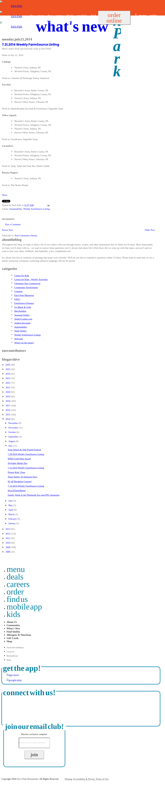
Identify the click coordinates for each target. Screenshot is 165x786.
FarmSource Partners (24, 303)
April (11, 509)
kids (13, 614)
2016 (8, 410)
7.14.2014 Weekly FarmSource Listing (26, 486)
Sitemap (68, 779)
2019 (8, 396)
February (12, 519)
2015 (8, 414)
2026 (8, 364)
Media (9, 660)
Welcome (18, 338)
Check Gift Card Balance (15, 648)
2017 (8, 405)
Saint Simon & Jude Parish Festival (24, 449)
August (12, 441)
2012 (8, 533)
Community (13, 625)
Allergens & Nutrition (19, 634)
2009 (8, 547)
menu (143, 15)
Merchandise (20, 311)
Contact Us (10, 652)
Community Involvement (26, 287)
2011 (8, 538)
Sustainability (15, 209)
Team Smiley (20, 331)
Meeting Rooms (12, 656)
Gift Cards (13, 638)
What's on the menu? (24, 342)
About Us (12, 622)
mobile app (24, 606)
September (13, 436)
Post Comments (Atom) (26, 235)
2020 (8, 392)
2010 (8, 542)
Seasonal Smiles (22, 315)
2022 (8, 383)
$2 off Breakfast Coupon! (20, 481)
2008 (8, 551)
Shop (9, 641)
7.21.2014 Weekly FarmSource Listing (30, 44)
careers (18, 584)
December (13, 423)
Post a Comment (13, 224)
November (13, 427)
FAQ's (17, 299)
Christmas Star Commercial (27, 283)
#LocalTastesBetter (17, 490)
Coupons (18, 291)
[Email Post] (47, 205)
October (12, 432)
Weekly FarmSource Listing (36, 209)
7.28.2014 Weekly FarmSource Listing (26, 454)
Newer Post (7, 230)
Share (4, 195)
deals (15, 576)
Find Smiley (13, 631)
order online (114, 17)
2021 (8, 387)
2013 (8, 529)
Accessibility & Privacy (84, 779)
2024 (8, 373)
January (12, 523)
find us (140, 22)
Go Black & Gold (22, 307)
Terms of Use (102, 779)
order (153, 15)
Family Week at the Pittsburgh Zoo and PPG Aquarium (33, 495)
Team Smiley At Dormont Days (22, 477)
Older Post (150, 230)
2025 (8, 369)
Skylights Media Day (18, 463)
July (10, 445)
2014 (8, 419)
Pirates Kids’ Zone (16, 472)
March (11, 514)
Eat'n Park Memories (24, 295)
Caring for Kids (21, 275)
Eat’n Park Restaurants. (28, 779)
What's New (13, 628)
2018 (8, 401)
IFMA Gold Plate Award (19, 458)
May (10, 505)
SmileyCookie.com (23, 319)
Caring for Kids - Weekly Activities (31, 279)
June (10, 500)
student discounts (22, 323)
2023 (8, 378)
